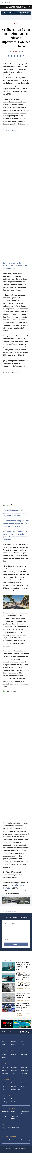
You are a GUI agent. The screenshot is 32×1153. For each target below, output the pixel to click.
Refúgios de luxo (15, 1089)
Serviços (5, 1063)
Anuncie (4, 1116)
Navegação (24, 1054)
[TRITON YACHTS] (16, 900)
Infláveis (13, 1041)
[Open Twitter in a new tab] (11, 56)
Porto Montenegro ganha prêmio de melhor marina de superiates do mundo (15, 513)
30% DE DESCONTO (21, 7)
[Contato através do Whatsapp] (20, 1031)
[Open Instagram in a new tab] (14, 56)
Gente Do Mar (19, 988)
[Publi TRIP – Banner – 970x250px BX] (16, 1024)
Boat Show (6, 1095)
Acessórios (4, 1054)
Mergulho (14, 1086)
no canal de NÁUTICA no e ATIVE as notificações (15, 266)
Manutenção (24, 1067)
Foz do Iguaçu (5, 1102)
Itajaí (22, 1099)
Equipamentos (7, 1051)
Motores (13, 1054)
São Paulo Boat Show (19, 1014)
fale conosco (22, 1148)
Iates (3, 1041)
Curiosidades (19, 982)
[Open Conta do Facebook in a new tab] (8, 56)
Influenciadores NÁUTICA (25, 1112)
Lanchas (4, 1045)
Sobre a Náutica (8, 1108)
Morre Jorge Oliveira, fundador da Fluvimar (23, 984)
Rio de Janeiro (15, 1099)
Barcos (18, 972)
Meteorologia (24, 1070)
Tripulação (24, 1073)
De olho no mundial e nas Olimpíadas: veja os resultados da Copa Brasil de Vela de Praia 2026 (23, 966)
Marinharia (14, 1070)
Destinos (4, 1083)
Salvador (23, 1102)
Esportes (13, 1083)
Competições (19, 1000)
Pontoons (13, 1045)
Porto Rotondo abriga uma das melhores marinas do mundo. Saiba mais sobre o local (16, 523)
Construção (5, 1067)
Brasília (13, 1102)
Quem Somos (5, 1111)
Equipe (13, 1111)
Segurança (4, 1057)
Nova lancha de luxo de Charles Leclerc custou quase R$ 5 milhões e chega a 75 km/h (23, 976)
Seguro (13, 1073)
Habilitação (14, 1067)
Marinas (4, 1070)
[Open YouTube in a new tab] (17, 56)
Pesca (3, 1089)
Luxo (3, 1086)
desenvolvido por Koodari (16, 1150)
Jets (22, 1041)
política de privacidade (12, 1148)
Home (15, 23)
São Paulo (4, 1099)
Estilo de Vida (7, 1079)
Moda (22, 1086)
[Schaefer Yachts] (16, 12)
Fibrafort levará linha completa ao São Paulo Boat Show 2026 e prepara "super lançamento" (23, 1007)
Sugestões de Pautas (14, 1117)
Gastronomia (24, 1083)
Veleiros (23, 1045)
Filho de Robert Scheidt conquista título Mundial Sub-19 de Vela (23, 995)
